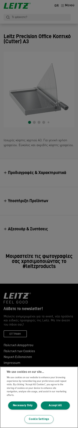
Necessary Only (23, 405)
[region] (39, 397)
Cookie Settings (39, 419)
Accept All (55, 405)
